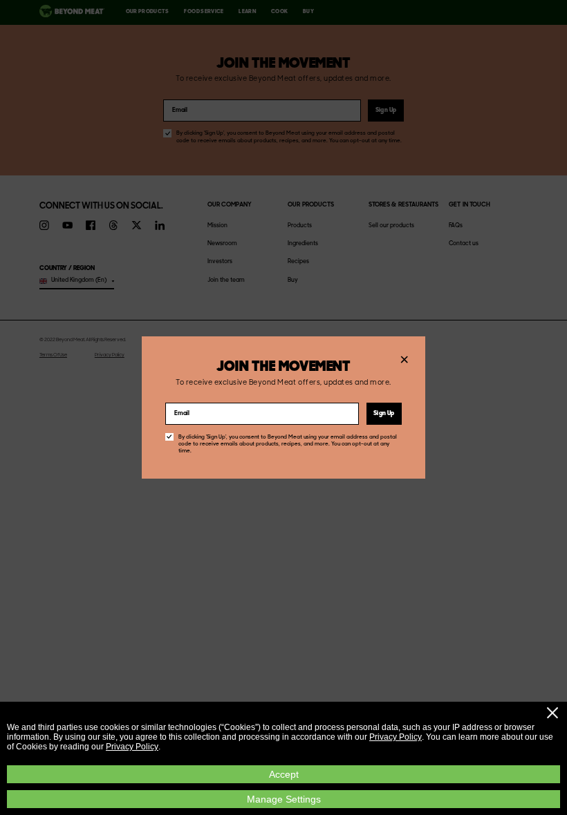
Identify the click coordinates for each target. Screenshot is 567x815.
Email (181, 414)
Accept (284, 774)
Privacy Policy (395, 737)
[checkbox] (169, 437)
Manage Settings (284, 799)
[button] (552, 712)
